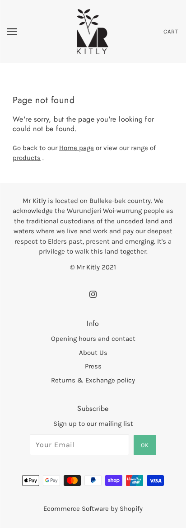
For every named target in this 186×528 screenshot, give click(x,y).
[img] (93, 294)
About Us (93, 353)
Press (93, 366)
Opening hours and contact (93, 339)
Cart (171, 31)
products (27, 158)
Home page (76, 148)
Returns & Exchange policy (93, 380)
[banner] (93, 31)
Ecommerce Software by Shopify (93, 508)
